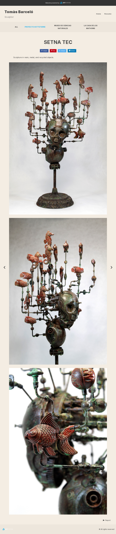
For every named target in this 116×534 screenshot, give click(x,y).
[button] (106, 520)
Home (98, 14)
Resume (107, 14)
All (16, 27)
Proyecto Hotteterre (35, 27)
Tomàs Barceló (19, 12)
